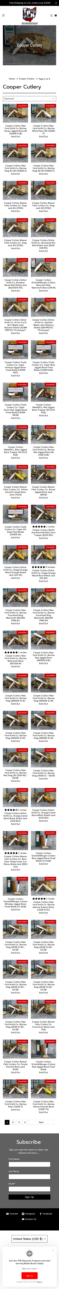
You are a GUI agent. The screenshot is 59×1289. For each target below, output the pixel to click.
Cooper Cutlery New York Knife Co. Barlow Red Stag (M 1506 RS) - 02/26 (15, 774)
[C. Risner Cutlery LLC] (29, 16)
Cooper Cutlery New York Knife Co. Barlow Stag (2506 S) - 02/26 (43, 773)
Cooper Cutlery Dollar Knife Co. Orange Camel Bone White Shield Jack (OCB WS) (44, 814)
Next (41, 1122)
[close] (56, 3)
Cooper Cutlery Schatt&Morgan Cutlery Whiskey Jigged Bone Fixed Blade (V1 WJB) (15, 902)
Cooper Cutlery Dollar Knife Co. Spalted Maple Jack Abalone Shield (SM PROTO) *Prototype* (43, 324)
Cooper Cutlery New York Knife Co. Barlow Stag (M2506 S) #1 (15, 698)
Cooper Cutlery (26, 79)
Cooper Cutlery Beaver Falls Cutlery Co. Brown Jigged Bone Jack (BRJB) (43, 490)
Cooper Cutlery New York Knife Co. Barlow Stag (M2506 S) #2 (44, 698)
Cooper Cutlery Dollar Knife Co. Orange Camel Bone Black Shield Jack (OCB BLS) (15, 817)
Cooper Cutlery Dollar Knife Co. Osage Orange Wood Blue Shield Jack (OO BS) (44, 574)
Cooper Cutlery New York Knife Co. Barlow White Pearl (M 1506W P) (43, 129)
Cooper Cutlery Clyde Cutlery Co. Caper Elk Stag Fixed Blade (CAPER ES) (15, 530)
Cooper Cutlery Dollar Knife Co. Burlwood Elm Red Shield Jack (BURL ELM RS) (43, 244)
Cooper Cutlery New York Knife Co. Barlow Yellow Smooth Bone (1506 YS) (44, 1105)
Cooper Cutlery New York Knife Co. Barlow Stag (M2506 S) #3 (15, 735)
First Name (14, 1159)
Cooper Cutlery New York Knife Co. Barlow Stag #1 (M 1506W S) (15, 168)
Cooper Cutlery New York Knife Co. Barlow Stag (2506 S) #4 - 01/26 (44, 985)
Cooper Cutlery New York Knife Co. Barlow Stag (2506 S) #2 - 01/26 (44, 945)
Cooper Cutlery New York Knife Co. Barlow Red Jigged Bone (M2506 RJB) (44, 656)
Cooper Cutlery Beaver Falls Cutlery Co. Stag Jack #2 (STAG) (43, 205)
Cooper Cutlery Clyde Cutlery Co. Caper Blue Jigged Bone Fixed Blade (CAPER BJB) (43, 366)
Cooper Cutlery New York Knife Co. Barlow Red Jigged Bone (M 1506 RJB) (44, 450)
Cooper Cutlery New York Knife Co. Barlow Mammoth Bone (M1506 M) (15, 659)
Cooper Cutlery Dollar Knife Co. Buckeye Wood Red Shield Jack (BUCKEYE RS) (15, 283)
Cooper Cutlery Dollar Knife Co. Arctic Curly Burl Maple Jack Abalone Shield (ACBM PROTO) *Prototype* (15, 324)
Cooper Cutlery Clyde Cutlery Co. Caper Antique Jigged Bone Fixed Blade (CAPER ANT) (15, 367)
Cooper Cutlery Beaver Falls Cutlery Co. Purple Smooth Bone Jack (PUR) (15, 1065)
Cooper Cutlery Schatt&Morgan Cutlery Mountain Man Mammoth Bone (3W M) (43, 283)
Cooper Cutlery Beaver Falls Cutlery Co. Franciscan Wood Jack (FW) (43, 1025)
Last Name (14, 1171)
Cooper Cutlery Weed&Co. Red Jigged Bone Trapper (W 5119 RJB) (43, 408)
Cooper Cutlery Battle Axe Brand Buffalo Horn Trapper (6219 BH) (44, 532)
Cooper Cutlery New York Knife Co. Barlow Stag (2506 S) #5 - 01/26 (15, 1025)
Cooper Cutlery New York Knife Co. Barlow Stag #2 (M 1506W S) (43, 168)
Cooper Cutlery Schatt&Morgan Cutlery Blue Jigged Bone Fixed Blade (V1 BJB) (43, 857)
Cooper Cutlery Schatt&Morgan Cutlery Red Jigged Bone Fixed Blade (43, 1065)
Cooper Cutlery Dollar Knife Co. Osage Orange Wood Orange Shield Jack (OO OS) (15, 571)
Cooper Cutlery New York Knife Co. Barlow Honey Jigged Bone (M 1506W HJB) (15, 129)
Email (12, 1183)
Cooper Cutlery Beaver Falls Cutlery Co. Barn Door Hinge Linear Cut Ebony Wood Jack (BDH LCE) (15, 861)
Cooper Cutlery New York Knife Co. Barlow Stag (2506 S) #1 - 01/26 (15, 945)
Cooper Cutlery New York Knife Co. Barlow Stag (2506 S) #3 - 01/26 (15, 985)
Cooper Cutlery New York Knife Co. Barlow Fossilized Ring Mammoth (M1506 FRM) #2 (44, 615)
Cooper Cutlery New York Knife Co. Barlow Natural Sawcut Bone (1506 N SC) (44, 905)
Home (12, 79)
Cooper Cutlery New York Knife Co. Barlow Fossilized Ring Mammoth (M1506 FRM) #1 (15, 615)
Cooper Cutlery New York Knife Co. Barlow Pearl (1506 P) (15, 1104)
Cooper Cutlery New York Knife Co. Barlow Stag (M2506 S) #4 (44, 735)
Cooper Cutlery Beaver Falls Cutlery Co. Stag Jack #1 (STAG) (15, 205)
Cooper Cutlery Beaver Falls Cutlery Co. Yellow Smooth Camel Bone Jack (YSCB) (15, 490)
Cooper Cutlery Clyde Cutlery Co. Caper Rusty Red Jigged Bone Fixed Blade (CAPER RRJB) (15, 409)
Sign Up (29, 1197)
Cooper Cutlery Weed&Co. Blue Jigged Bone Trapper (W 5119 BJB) (15, 450)
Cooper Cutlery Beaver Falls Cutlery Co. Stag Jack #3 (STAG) (15, 243)
